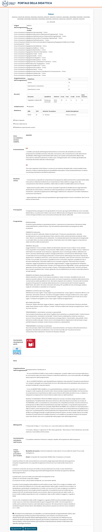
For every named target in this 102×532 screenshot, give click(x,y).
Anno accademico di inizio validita (18, 139)
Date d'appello (20, 120)
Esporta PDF (17, 529)
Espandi (31, 107)
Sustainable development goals (18, 342)
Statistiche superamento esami (25, 127)
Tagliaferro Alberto (34, 100)
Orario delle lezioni (21, 124)
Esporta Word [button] (31, 529)
